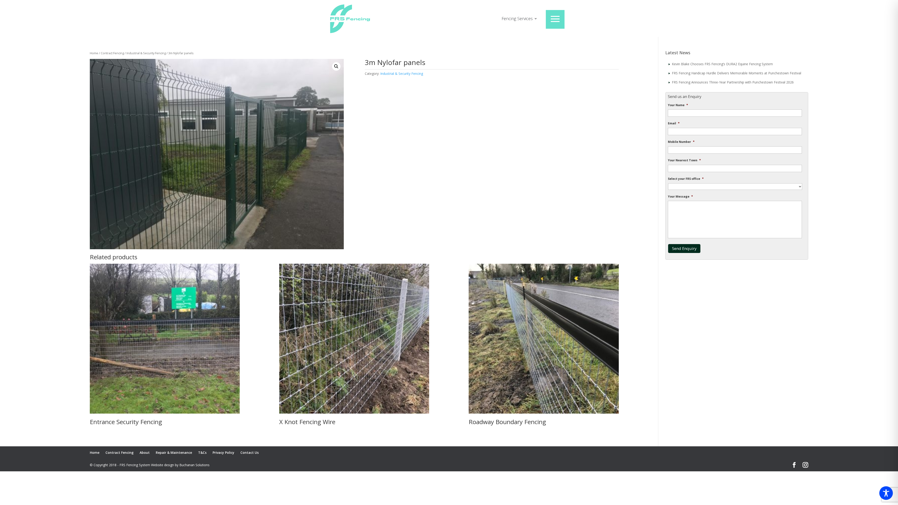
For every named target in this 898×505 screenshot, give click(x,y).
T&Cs (202, 452)
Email (674, 123)
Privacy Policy (223, 452)
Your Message (680, 196)
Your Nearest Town (684, 160)
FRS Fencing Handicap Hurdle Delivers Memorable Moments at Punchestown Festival (736, 73)
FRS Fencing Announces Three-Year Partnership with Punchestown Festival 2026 (733, 82)
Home (94, 53)
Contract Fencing (112, 53)
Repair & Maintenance (174, 452)
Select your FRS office (686, 179)
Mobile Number (681, 142)
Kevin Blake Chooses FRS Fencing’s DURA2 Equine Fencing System (722, 64)
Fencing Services (517, 19)
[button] (336, 66)
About (145, 452)
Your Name (678, 105)
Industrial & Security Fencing (146, 53)
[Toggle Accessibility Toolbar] (886, 493)
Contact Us (249, 452)
